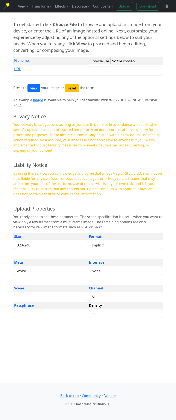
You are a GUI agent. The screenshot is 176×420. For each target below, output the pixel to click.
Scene (19, 288)
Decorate (79, 6)
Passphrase (24, 305)
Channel (96, 288)
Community (91, 395)
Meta (18, 262)
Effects (60, 6)
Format (95, 236)
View (22, 6)
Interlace (96, 262)
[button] (167, 6)
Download (147, 6)
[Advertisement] (88, 353)
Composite (102, 6)
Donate (110, 395)
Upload (124, 6)
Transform (40, 6)
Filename (21, 60)
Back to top (69, 395)
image (38, 100)
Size (17, 236)
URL (17, 68)
